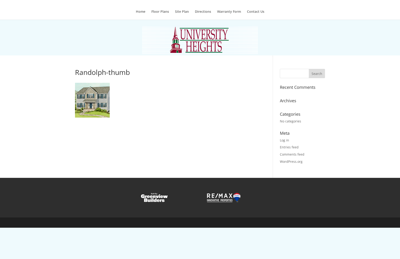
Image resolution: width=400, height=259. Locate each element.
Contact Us (255, 12)
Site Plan (182, 12)
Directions (203, 12)
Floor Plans (160, 12)
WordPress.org (291, 161)
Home (140, 12)
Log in (284, 140)
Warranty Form (229, 12)
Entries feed (289, 147)
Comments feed (292, 154)
